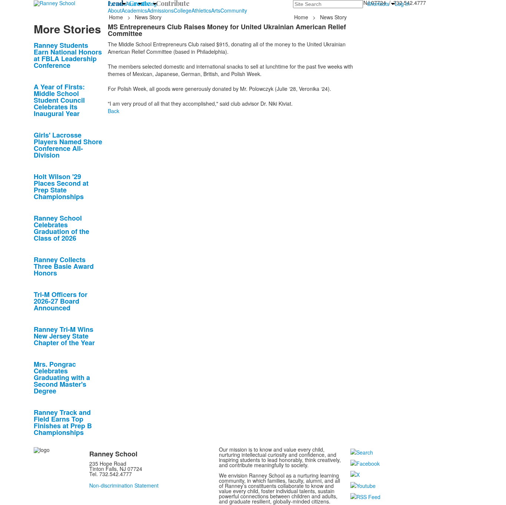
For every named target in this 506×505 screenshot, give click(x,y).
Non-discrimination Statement (124, 485)
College (183, 10)
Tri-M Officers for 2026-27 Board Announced (60, 301)
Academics (134, 10)
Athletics (201, 10)
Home (116, 17)
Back (113, 111)
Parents (117, 3)
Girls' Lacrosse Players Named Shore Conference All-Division (68, 145)
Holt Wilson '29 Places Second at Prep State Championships (61, 186)
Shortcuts (378, 3)
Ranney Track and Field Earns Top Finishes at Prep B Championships (63, 422)
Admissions (160, 10)
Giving (149, 3)
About (114, 10)
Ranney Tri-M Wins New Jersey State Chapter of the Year (64, 335)
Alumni (134, 3)
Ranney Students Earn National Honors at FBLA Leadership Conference (68, 55)
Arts (215, 10)
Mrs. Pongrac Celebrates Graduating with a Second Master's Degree (62, 377)
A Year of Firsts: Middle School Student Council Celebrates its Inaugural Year (59, 100)
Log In (402, 3)
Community (233, 10)
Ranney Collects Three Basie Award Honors (64, 266)
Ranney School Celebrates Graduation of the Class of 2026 (61, 228)
